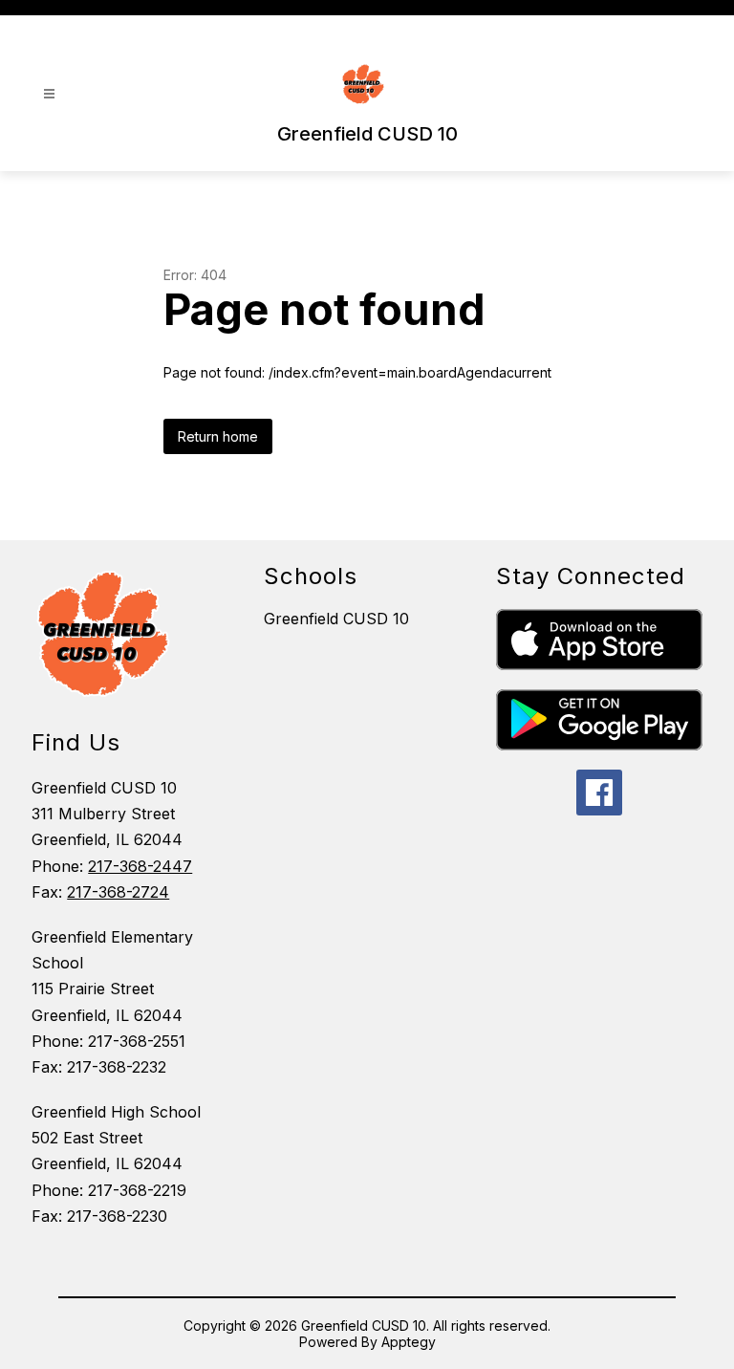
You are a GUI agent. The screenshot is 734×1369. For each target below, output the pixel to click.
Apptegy (408, 1342)
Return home (218, 436)
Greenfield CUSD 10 (336, 618)
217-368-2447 (140, 866)
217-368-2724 (118, 892)
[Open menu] (49, 94)
